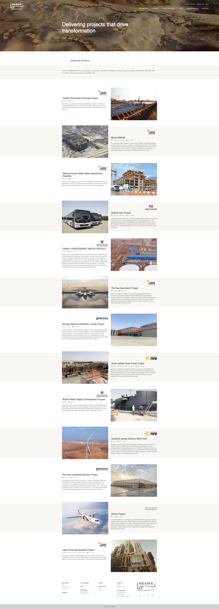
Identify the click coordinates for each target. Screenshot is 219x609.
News (100, 588)
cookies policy (120, 594)
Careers (205, 8)
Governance (65, 588)
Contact (118, 585)
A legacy (155, 8)
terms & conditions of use (123, 596)
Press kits (101, 590)
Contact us (200, 4)
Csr (180, 8)
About (63, 585)
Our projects (192, 8)
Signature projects (84, 592)
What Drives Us (65, 586)
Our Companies (169, 8)
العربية (207, 4)
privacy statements (121, 592)
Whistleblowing (120, 586)
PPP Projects (83, 594)
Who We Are (143, 8)
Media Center (190, 4)
